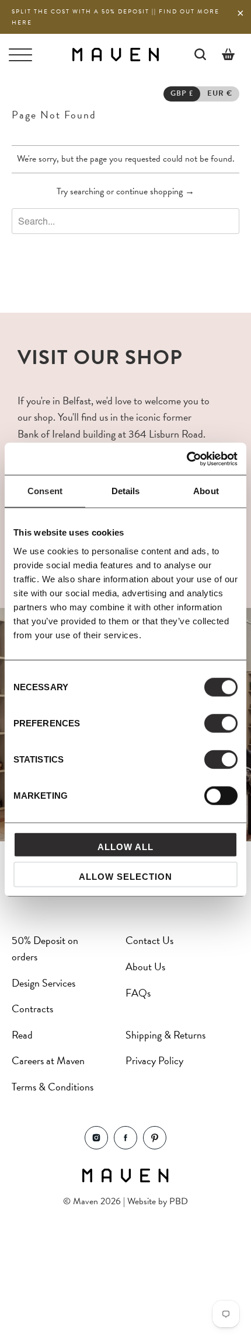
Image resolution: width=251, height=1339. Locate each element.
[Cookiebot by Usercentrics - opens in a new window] (186, 458)
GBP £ (181, 93)
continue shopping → (155, 191)
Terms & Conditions (52, 1087)
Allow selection (125, 877)
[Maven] (115, 54)
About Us (145, 966)
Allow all (125, 846)
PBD (178, 1201)
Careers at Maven (48, 1060)
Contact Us (149, 940)
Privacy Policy (154, 1060)
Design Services (43, 983)
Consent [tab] (44, 491)
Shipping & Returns (165, 1035)
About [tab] (206, 491)
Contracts (32, 1008)
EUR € (219, 93)
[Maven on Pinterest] (154, 1146)
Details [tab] (125, 491)
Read (22, 1035)
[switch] (221, 723)
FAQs (138, 993)
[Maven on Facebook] (125, 1146)
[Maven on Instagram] (96, 1146)
